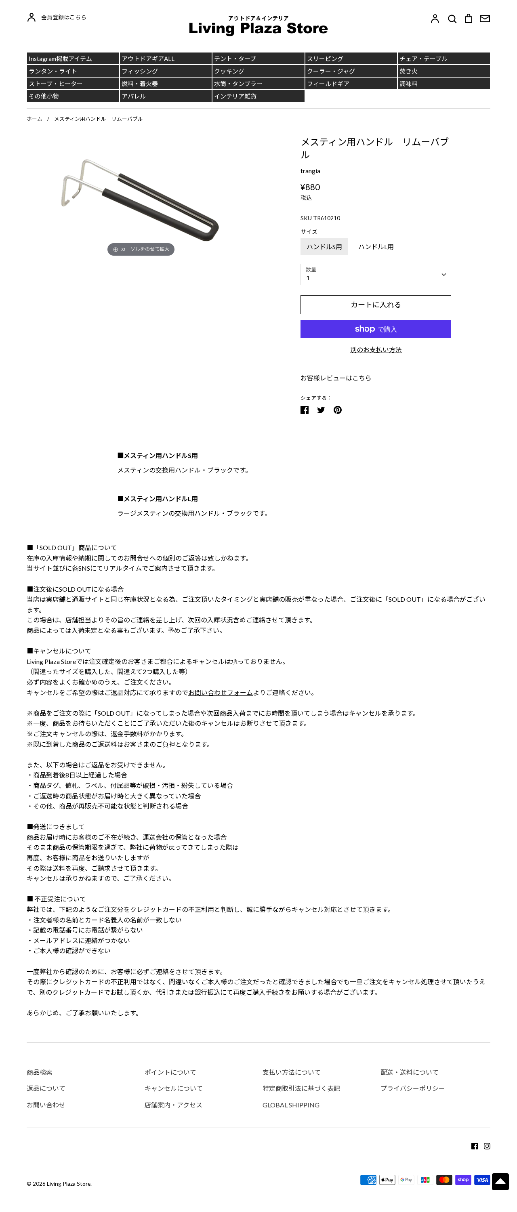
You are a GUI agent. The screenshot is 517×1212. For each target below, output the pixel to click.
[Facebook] (471, 1145)
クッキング (229, 71)
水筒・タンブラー (238, 83)
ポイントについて (170, 1072)
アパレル (134, 96)
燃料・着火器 (140, 83)
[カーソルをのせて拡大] (141, 196)
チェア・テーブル (423, 58)
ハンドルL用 (376, 246)
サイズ (309, 231)
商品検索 (40, 1072)
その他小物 (44, 96)
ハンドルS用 (324, 246)
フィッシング (140, 71)
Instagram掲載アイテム (60, 58)
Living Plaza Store (68, 1183)
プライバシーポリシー (412, 1088)
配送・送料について (409, 1072)
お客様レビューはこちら (336, 378)
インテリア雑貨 (235, 96)
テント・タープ (235, 58)
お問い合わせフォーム (220, 692)
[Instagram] (484, 1145)
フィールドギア (328, 83)
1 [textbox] (308, 277)
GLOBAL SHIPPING (291, 1105)
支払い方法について (292, 1072)
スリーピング (325, 58)
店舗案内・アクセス (173, 1105)
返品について (46, 1088)
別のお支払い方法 (376, 349)
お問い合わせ (46, 1105)
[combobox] (376, 274)
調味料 (408, 83)
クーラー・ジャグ (331, 71)
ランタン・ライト (53, 71)
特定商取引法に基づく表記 (301, 1088)
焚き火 (408, 71)
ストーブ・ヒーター (56, 83)
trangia (310, 170)
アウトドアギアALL (148, 58)
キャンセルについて (174, 1088)
